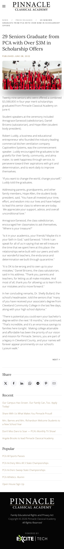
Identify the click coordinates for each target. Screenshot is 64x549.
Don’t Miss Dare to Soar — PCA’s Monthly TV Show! (29, 431)
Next (55, 359)
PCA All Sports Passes (13, 456)
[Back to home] (32, 6)
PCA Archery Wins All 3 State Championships (25, 463)
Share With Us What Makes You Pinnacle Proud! (27, 413)
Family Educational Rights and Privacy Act (32, 515)
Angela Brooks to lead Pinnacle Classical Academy (28, 438)
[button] (3, 6)
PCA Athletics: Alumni (13, 477)
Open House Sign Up (13, 484)
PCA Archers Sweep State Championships (23, 470)
